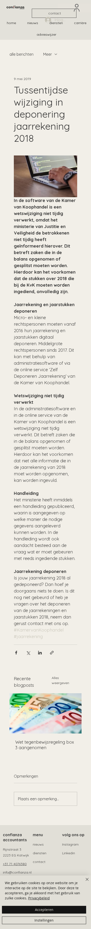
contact (39, 862)
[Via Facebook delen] (16, 652)
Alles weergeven (60, 680)
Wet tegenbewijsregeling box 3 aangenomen (44, 744)
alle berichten (21, 54)
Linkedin (68, 853)
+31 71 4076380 (15, 864)
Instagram (70, 844)
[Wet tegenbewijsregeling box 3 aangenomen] (45, 713)
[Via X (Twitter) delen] (28, 652)
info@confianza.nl (17, 872)
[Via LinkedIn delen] (40, 652)
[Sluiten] (84, 882)
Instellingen (44, 920)
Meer (47, 54)
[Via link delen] (52, 652)
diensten (39, 853)
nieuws (38, 844)
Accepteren (44, 909)
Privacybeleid (39, 898)
